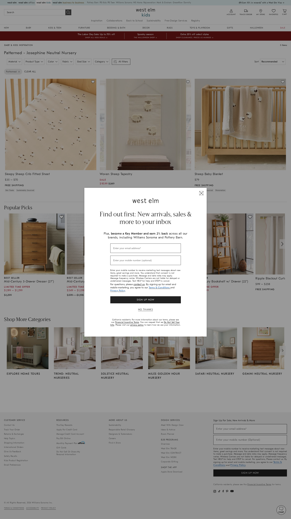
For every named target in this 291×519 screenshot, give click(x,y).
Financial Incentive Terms (127, 322)
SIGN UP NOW (145, 299)
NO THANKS (145, 309)
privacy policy (137, 325)
